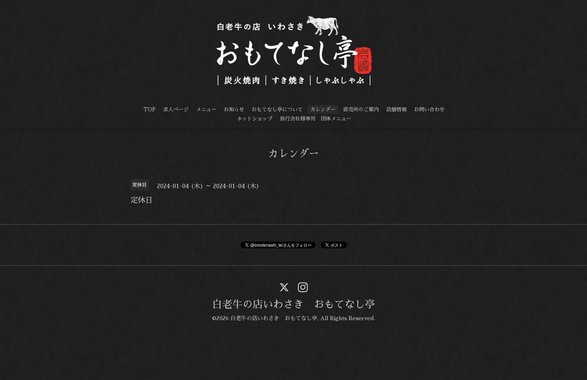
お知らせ (234, 109)
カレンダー (323, 109)
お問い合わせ (429, 109)
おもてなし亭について (277, 109)
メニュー (206, 109)
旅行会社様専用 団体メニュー (315, 118)
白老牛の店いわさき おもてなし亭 (293, 304)
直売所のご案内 (361, 109)
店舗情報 (396, 109)
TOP (149, 109)
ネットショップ (254, 118)
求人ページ (176, 109)
